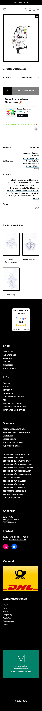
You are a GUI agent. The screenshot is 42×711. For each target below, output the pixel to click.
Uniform (29, 166)
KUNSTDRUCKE (9, 355)
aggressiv (27, 153)
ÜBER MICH (7, 383)
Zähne (36, 169)
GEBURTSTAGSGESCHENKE (14, 491)
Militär (28, 161)
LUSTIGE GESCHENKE (12, 498)
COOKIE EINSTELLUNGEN (13, 397)
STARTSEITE (8, 352)
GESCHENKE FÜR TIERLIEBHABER (17, 474)
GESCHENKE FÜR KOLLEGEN (14, 481)
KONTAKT (6, 387)
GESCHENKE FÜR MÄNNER (14, 488)
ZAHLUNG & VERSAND (12, 403)
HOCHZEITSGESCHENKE (13, 494)
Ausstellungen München (21, 671)
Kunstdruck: (8, 77)
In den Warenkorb (26, 91)
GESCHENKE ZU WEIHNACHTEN (16, 454)
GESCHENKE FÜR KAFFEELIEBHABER (18, 468)
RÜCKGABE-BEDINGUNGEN (14, 407)
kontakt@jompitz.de (17, 540)
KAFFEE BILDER (9, 439)
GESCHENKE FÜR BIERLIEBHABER (17, 471)
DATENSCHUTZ (9, 393)
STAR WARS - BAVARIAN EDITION (16, 432)
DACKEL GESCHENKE (11, 478)
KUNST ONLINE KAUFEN (13, 443)
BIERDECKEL (8, 365)
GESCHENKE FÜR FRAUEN (13, 484)
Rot (29, 164)
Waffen (36, 166)
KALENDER (7, 358)
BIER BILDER (8, 436)
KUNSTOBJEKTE (9, 368)
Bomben (35, 153)
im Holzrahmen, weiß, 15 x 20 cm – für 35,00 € (23, 188)
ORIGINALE (7, 362)
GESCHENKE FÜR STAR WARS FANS (17, 464)
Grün (37, 158)
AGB (5, 400)
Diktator (35, 156)
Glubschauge (28, 158)
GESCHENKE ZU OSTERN (13, 458)
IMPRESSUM (8, 390)
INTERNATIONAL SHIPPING (14, 410)
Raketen (35, 161)
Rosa (25, 164)
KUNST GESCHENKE (11, 446)
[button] (37, 16)
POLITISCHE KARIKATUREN (14, 429)
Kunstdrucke (33, 147)
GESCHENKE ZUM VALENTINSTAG (17, 461)
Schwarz (35, 164)
